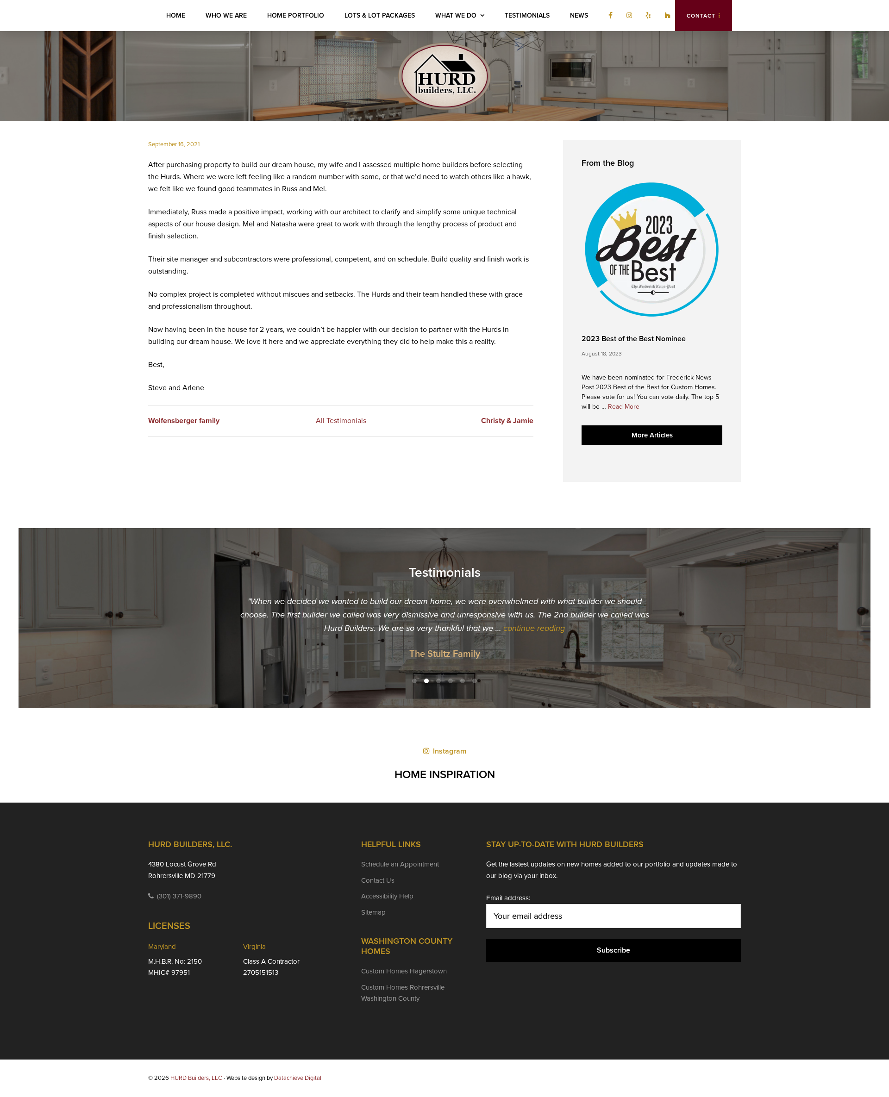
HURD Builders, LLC (444, 76)
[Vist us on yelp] (646, 15)
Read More (623, 406)
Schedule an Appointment (400, 864)
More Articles (652, 435)
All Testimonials (341, 420)
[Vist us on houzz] (665, 15)
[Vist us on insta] (627, 15)
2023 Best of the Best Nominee (634, 338)
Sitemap (373, 912)
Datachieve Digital (297, 1078)
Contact (701, 15)
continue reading (534, 628)
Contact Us (377, 880)
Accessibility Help (387, 896)
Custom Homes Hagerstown (404, 971)
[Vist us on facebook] (608, 15)
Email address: (508, 898)
